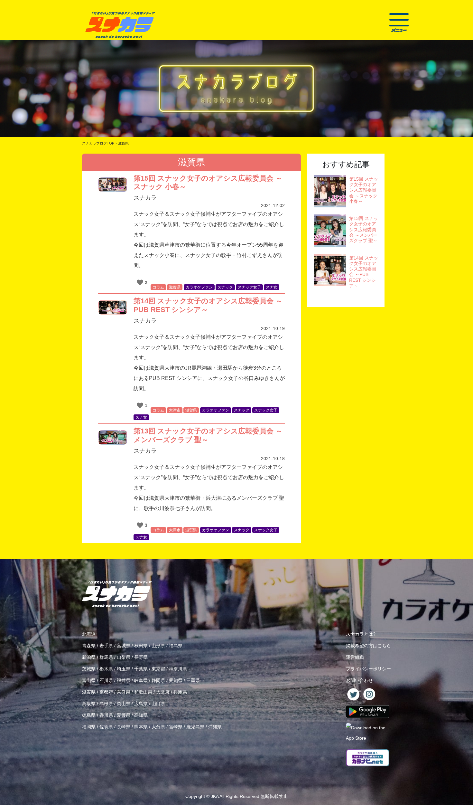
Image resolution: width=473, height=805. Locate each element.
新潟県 (89, 657)
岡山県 (123, 703)
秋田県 (141, 645)
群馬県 (106, 657)
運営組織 (355, 657)
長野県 (141, 657)
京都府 (106, 692)
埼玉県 (123, 668)
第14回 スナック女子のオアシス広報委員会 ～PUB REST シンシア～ (208, 305)
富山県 (89, 680)
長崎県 (123, 726)
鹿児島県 (195, 726)
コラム (158, 287)
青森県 (89, 645)
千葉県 (141, 668)
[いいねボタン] (140, 282)
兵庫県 (180, 692)
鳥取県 (89, 703)
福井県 (123, 680)
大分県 (158, 726)
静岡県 (158, 680)
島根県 (106, 703)
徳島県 (89, 715)
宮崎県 (175, 726)
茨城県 (89, 668)
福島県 (175, 645)
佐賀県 (106, 726)
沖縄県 (215, 726)
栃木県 (106, 668)
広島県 (141, 703)
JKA (214, 796)
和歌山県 (143, 692)
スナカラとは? (361, 634)
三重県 (193, 680)
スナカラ (145, 197)
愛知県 (175, 680)
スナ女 (271, 287)
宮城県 (123, 645)
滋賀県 (175, 287)
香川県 (106, 715)
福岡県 (89, 726)
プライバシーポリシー (368, 668)
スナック (225, 287)
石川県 (106, 680)
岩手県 (106, 645)
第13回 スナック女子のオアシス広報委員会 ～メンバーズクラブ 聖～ (208, 435)
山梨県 (123, 657)
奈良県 (123, 692)
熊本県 (141, 726)
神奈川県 (178, 668)
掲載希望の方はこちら (368, 645)
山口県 (158, 703)
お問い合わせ (359, 680)
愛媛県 (123, 715)
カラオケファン (199, 287)
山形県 (158, 645)
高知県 (141, 715)
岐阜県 (141, 680)
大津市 (175, 410)
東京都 (158, 668)
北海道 (89, 634)
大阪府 (163, 692)
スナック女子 (249, 287)
